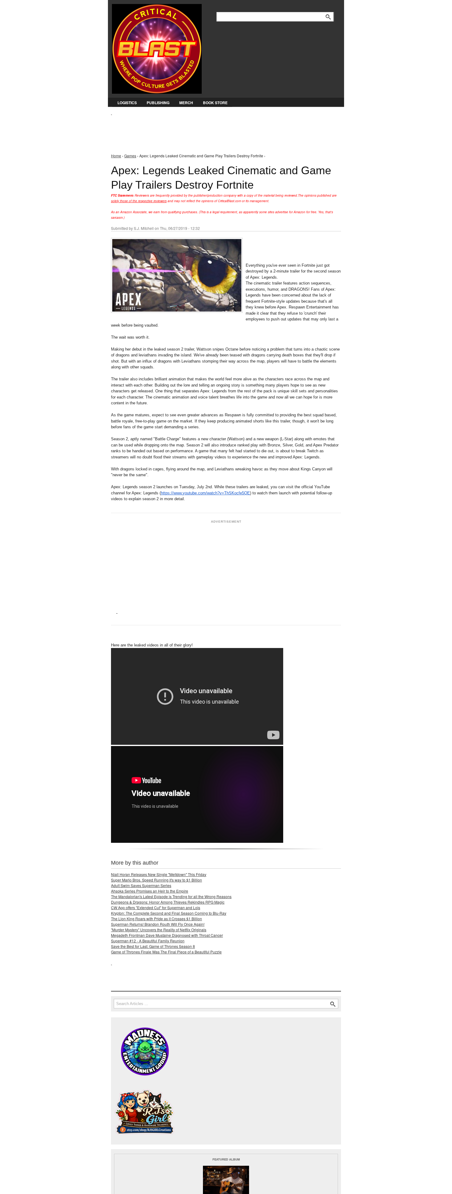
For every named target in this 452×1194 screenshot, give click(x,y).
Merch (186, 102)
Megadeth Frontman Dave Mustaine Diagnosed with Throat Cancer (167, 935)
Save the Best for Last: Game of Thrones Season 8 (153, 946)
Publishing (158, 102)
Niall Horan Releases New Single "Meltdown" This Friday (158, 874)
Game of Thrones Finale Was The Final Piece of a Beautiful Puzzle (166, 951)
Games (130, 155)
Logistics (127, 102)
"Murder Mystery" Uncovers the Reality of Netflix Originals (158, 929)
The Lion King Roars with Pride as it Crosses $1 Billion (156, 918)
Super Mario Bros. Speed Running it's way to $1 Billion (156, 879)
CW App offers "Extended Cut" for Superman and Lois (155, 907)
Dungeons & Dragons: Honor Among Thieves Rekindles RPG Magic (167, 902)
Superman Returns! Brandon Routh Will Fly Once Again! (157, 924)
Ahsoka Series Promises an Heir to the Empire (149, 891)
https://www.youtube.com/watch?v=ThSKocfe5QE (205, 493)
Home (116, 155)
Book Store (215, 102)
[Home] (157, 47)
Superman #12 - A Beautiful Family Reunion (147, 940)
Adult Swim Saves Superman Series (141, 885)
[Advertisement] (223, 129)
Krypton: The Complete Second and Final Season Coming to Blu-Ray (168, 913)
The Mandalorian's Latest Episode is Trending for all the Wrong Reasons (171, 896)
